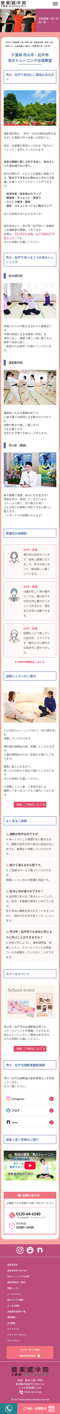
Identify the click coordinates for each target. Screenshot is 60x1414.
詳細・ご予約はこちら (29, 804)
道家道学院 (12, 1265)
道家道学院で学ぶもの (17, 1270)
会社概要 (11, 1323)
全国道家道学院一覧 (16, 1311)
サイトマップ (13, 1329)
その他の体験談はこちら (28, 661)
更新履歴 (11, 1317)
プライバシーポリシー (17, 1335)
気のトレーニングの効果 (18, 1276)
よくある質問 (13, 1305)
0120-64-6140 (28, 1214)
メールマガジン (14, 1294)
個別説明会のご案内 (16, 1282)
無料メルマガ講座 (15, 1300)
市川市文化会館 (23, 233)
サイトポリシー (14, 1340)
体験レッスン (13, 1288)
